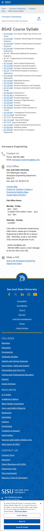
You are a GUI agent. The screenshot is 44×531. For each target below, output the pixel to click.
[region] (22, 515)
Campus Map (12, 186)
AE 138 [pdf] (8, 76)
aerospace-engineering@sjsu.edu (26, 159)
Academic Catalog (10, 399)
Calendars (6, 417)
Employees (7, 426)
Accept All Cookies (22, 527)
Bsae (3, 11)
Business (6, 343)
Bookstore (6, 412)
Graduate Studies (10, 356)
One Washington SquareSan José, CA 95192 (13, 498)
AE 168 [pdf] (8, 108)
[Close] (40, 503)
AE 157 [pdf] (8, 88)
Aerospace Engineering (17, 8)
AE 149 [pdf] (8, 85)
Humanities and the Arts (13, 370)
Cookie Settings (22, 328)
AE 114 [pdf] (8, 68)
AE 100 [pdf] (8, 48)
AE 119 (6, 71)
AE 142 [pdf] (8, 83)
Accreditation (22, 306)
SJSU (8, 2)
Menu (39, 20)
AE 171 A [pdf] (9, 115)
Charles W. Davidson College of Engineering (15, 21)
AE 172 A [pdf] (9, 120)
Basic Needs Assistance (13, 403)
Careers (5, 421)
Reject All (22, 521)
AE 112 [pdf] (8, 66)
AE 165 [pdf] (8, 100)
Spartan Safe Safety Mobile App (17, 439)
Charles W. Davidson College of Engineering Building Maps (20, 190)
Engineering (7, 352)
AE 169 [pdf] (8, 112)
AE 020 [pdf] (8, 39)
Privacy (22, 324)
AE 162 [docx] (9, 95)
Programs (32, 8)
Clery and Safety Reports (13, 408)
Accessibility (22, 301)
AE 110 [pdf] (8, 63)
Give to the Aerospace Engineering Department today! (21, 262)
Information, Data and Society (15, 365)
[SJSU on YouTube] (35, 294)
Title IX (22, 310)
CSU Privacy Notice (21, 511)
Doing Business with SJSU (14, 464)
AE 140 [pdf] (8, 80)
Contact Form (8, 455)
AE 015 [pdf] (8, 34)
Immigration (7, 435)
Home (4, 8)
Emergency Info (9, 468)
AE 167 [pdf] (8, 105)
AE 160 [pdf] (8, 93)
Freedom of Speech (11, 430)
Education (6, 347)
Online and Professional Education (18, 374)
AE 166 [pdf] (8, 103)
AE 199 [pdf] (8, 130)
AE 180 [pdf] (8, 127)
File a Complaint (9, 473)
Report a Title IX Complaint (15, 477)
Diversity (22, 315)
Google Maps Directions (16, 194)
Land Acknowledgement (22, 319)
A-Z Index (6, 394)
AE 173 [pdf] (8, 125)
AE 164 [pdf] (8, 98)
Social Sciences (9, 383)
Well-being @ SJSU (11, 444)
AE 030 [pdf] (8, 44)
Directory (6, 459)
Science (5, 379)
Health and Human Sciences (15, 361)
